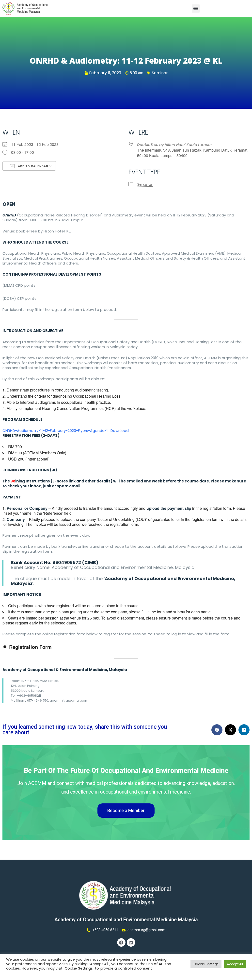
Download (119, 430)
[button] (196, 8)
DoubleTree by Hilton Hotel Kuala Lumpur (174, 144)
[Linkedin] (131, 942)
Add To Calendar (32, 166)
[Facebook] (121, 942)
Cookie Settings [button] (206, 964)
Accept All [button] (235, 964)
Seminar (160, 73)
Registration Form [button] (30, 646)
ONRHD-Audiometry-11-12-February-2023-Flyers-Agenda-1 (55, 430)
